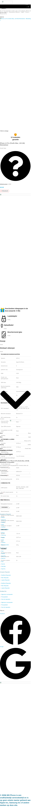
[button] (27, 4)
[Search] (1, 6)
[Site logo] (7, 2)
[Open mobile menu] (29, 2)
